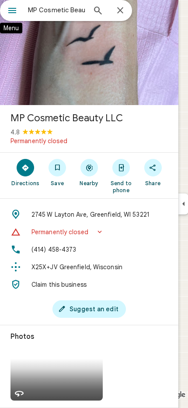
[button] (89, 232)
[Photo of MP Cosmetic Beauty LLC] (89, 52)
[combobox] (57, 10)
